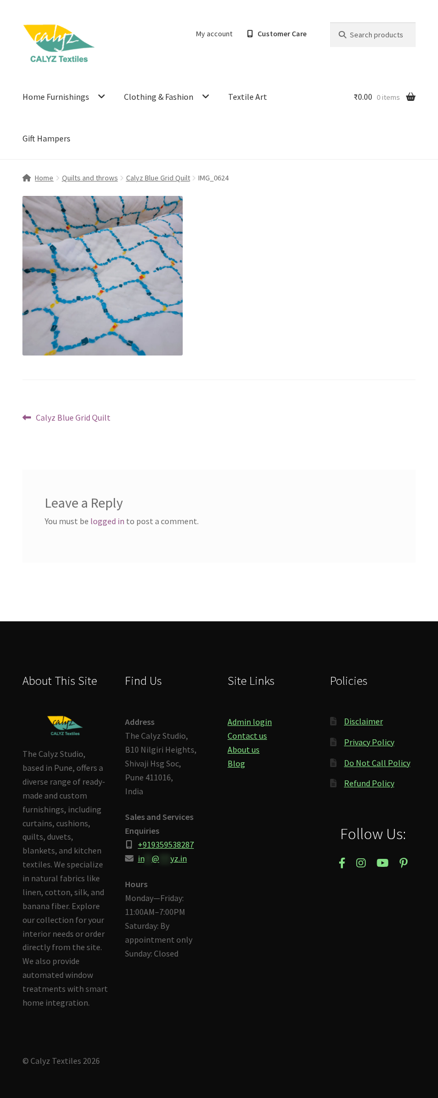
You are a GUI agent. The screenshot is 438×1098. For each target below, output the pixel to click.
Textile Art (247, 96)
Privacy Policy (369, 742)
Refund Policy (369, 783)
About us (244, 749)
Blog (236, 763)
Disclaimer (363, 721)
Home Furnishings (55, 96)
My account (214, 33)
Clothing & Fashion (158, 96)
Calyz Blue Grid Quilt (158, 178)
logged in (107, 521)
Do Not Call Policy (377, 762)
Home (44, 178)
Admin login (250, 721)
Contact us (247, 735)
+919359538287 (166, 844)
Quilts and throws (90, 178)
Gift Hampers (46, 138)
